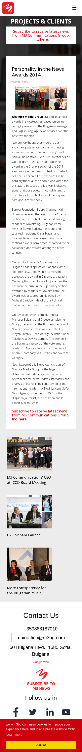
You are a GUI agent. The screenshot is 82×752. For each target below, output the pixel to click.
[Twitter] (33, 711)
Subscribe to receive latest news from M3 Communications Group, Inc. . (41, 35)
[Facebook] (16, 711)
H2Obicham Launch (23, 535)
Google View (41, 662)
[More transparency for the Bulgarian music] (29, 564)
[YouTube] (66, 711)
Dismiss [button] (41, 744)
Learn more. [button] (14, 734)
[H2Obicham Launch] (29, 511)
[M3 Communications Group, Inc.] (9, 8)
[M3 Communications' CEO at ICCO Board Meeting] (29, 454)
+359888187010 (41, 628)
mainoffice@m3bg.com (41, 637)
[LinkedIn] (49, 711)
